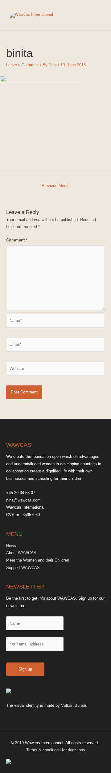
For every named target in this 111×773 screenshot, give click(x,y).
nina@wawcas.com (23, 500)
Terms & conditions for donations (55, 750)
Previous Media (55, 185)
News (11, 545)
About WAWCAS (21, 552)
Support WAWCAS (23, 567)
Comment (16, 240)
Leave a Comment (22, 65)
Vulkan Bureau (74, 705)
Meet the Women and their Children (37, 560)
